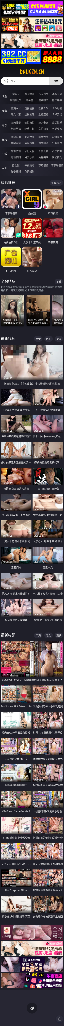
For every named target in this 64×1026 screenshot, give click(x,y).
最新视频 (8, 338)
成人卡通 (43, 122)
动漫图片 (57, 137)
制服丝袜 (16, 128)
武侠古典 (57, 151)
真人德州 (29, 94)
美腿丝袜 (16, 143)
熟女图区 (43, 143)
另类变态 (57, 128)
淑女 (48, 635)
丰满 (38, 635)
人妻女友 (43, 151)
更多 (58, 339)
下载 (58, 281)
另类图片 (57, 143)
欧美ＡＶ (43, 108)
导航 (4, 168)
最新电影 (8, 635)
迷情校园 (16, 157)
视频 (4, 111)
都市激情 (16, 151)
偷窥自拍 (16, 137)
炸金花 (29, 100)
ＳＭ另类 (57, 114)
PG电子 (16, 94)
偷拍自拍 (29, 122)
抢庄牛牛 (57, 100)
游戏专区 (57, 94)
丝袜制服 (29, 114)
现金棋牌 (43, 100)
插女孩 (16, 165)
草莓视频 (43, 165)
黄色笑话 (43, 157)
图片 (4, 139)
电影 (4, 125)
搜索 (56, 81)
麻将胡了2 (16, 100)
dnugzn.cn (32, 71)
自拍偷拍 (29, 108)
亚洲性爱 (16, 122)
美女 (38, 339)
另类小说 (29, 157)
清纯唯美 (29, 143)
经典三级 (29, 128)
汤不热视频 (57, 165)
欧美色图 (43, 137)
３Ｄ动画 (57, 108)
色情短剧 (29, 171)
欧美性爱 (57, 122)
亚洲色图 (29, 137)
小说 (4, 154)
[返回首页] (59, 1018)
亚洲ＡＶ (16, 108)
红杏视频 (16, 171)
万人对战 (43, 94)
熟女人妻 (16, 114)
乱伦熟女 (43, 128)
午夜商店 (29, 165)
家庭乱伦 (29, 151)
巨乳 (48, 339)
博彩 (4, 97)
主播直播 (43, 114)
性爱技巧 (57, 157)
